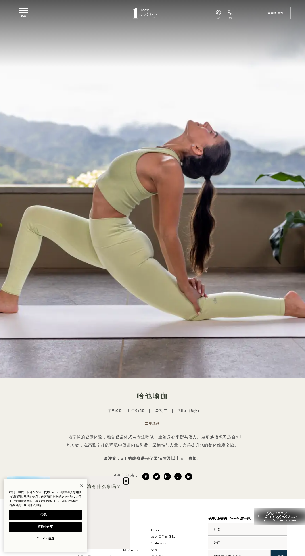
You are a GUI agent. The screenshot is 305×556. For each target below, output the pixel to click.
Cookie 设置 (45, 538)
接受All (45, 514)
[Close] (82, 486)
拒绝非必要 (45, 526)
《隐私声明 (34, 505)
